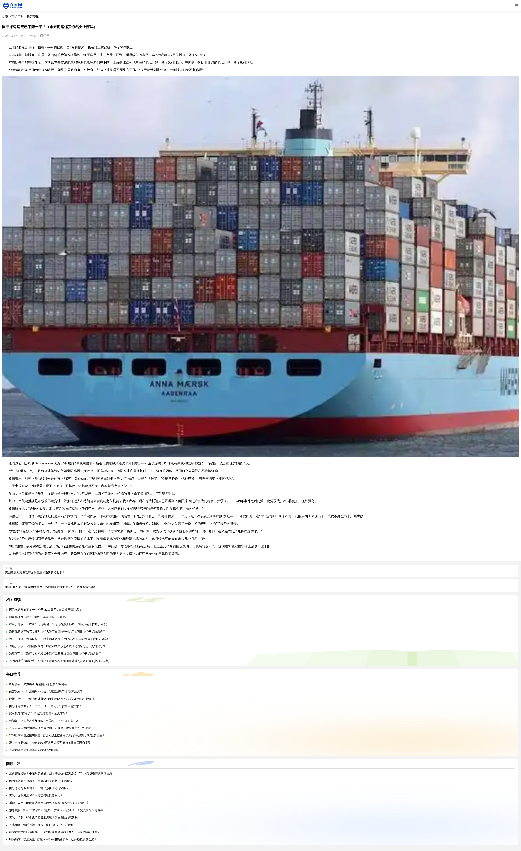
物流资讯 (33, 16)
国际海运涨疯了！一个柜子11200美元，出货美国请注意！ (45, 609)
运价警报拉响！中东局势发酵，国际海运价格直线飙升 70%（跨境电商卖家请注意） (62, 773)
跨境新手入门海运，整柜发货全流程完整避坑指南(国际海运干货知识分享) (55, 653)
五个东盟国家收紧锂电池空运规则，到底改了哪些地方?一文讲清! (50, 728)
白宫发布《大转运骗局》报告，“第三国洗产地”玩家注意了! (46, 691)
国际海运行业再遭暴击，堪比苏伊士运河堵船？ (39, 788)
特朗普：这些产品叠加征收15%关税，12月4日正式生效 (44, 720)
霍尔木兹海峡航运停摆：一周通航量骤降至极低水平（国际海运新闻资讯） (56, 832)
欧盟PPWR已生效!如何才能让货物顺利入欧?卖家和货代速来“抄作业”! (53, 698)
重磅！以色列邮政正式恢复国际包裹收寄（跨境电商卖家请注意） (50, 802)
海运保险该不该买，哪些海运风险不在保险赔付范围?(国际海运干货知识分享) (57, 631)
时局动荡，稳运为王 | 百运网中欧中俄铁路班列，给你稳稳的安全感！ (53, 839)
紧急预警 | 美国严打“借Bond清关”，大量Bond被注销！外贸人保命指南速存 (56, 810)
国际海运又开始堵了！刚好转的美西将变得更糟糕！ (42, 780)
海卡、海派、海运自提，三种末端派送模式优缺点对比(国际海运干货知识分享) (58, 639)
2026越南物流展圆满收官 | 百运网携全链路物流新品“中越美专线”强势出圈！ (57, 735)
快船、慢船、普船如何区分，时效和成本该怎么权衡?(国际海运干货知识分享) (57, 646)
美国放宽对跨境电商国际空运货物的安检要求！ (35, 572)
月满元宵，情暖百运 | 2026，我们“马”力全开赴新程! (42, 824)
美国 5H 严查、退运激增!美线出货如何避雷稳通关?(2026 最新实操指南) (50, 587)
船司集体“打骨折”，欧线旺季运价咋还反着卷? (38, 617)
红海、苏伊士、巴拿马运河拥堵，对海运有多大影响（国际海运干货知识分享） (59, 624)
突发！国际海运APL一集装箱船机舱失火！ (36, 795)
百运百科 (17, 16)
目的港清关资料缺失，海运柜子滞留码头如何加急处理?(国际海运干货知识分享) (59, 661)
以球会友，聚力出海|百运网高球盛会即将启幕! (38, 684)
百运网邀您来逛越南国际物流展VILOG (33, 750)
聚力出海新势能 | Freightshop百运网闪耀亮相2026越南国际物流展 (50, 742)
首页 (5, 16)
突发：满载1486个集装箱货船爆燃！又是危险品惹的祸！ (44, 817)
